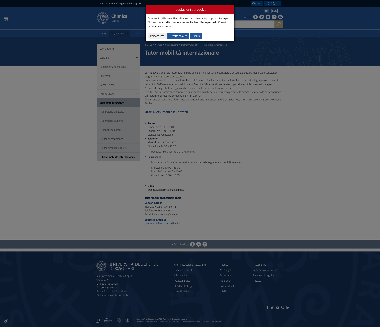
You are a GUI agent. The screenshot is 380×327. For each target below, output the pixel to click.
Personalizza (157, 36)
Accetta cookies (178, 36)
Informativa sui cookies (160, 26)
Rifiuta (196, 36)
